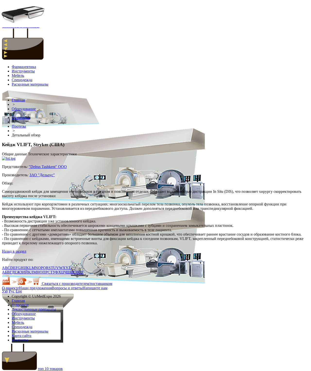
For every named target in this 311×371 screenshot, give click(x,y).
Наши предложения (35, 288)
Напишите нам (95, 288)
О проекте (10, 288)
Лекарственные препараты (34, 309)
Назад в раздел (14, 251)
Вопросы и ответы (67, 288)
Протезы (19, 126)
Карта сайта (21, 336)
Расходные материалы (30, 84)
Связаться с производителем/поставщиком (76, 284)
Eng (19, 291)
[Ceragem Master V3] (23, 14)
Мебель (18, 75)
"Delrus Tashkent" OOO (48, 167)
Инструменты (23, 71)
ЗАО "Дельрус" (42, 175)
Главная (18, 100)
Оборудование (24, 109)
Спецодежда (22, 80)
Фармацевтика (24, 67)
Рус (12, 291)
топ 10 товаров (50, 369)
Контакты (20, 340)
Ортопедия (21, 117)
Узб (5, 291)
